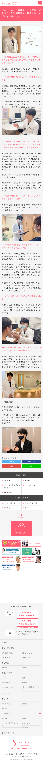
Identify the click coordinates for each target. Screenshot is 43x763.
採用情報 (4, 708)
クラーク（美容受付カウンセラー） (11, 486)
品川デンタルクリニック (20, 757)
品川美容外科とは (7, 653)
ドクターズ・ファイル (11, 503)
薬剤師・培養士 (6, 682)
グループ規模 (6, 657)
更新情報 (24, 704)
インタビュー (8, 508)
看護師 (24, 678)
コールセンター (26, 723)
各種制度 (24, 668)
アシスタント (6, 693)
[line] (31, 466)
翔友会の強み (26, 657)
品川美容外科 (10, 754)
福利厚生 (4, 668)
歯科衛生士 (7, 492)
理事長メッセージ (27, 653)
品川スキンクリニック (27, 754)
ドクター (6, 480)
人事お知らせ (6, 704)
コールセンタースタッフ (9, 687)
